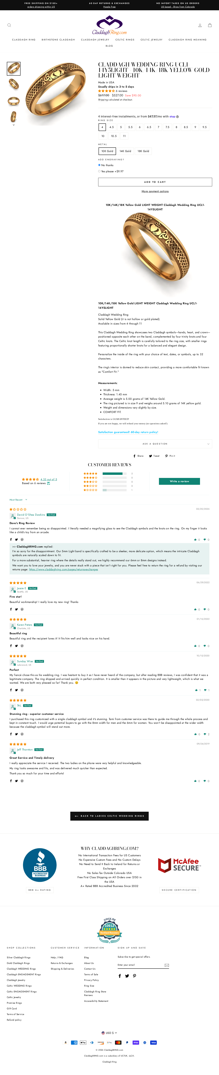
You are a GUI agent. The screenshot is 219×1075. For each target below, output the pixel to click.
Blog (109, 45)
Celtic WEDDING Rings (19, 985)
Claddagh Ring (24, 39)
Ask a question (155, 443)
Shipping (103, 99)
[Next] (14, 124)
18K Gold (143, 151)
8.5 (186, 127)
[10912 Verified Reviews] (109, 944)
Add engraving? (111, 159)
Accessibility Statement (96, 1001)
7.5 (167, 127)
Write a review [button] (179, 481)
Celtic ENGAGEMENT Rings (21, 991)
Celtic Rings (124, 39)
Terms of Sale (91, 974)
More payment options (155, 191)
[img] (18, 509)
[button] (107, 91)
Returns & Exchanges (62, 963)
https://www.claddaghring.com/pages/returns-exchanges (63, 569)
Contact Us (89, 968)
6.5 (149, 127)
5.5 (130, 127)
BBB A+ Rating (40, 890)
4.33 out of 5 (49, 479)
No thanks (107, 165)
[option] (41, 5)
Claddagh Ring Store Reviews (95, 993)
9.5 (205, 127)
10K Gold (107, 151)
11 (124, 136)
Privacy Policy (91, 980)
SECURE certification (179, 890)
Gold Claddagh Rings (18, 963)
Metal (102, 144)
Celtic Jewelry (152, 39)
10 (103, 136)
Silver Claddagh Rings (18, 957)
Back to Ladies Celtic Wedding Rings (112, 816)
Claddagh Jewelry (95, 39)
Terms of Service (15, 1014)
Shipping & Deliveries (62, 968)
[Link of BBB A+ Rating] (40, 865)
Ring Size (105, 120)
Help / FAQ (57, 957)
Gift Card (12, 1008)
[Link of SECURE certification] (179, 865)
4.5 (112, 127)
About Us (89, 963)
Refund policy (14, 1020)
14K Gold (125, 151)
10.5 (114, 136)
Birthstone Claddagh (58, 39)
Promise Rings (14, 1003)
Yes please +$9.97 (112, 171)
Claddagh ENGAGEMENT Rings (24, 974)
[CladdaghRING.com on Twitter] (127, 976)
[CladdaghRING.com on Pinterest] (134, 976)
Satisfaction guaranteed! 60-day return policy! (128, 432)
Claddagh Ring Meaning (188, 39)
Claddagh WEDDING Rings (21, 968)
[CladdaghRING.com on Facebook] (120, 976)
